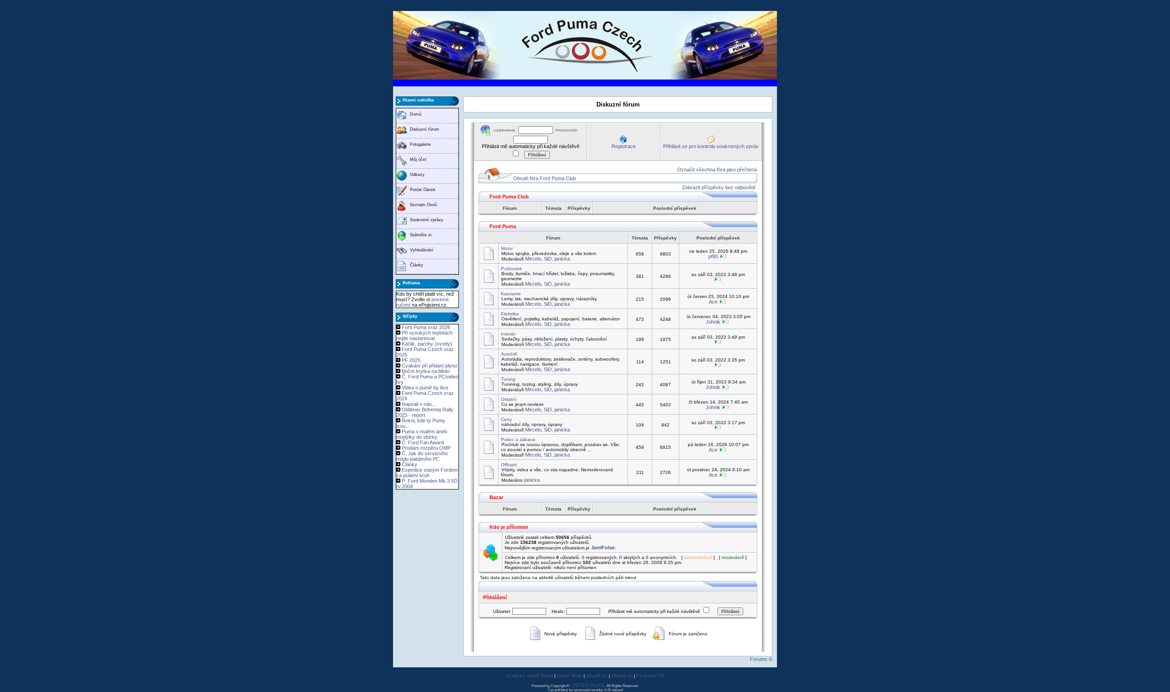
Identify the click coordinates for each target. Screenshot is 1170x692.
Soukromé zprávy (426, 220)
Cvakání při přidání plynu (429, 365)
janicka (562, 258)
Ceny (506, 419)
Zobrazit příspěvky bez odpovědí (718, 187)
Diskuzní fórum (424, 129)
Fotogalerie (420, 144)
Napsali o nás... (419, 404)
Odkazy (417, 174)
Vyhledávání (421, 250)
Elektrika (510, 313)
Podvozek (511, 268)
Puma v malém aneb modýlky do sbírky (421, 434)
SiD (548, 258)
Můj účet (418, 159)
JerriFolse (603, 547)
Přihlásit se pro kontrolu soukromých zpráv (711, 146)
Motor (507, 248)
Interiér (508, 333)
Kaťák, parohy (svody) (427, 343)
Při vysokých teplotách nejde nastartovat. (424, 335)
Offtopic (509, 464)
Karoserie (511, 293)
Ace (713, 301)
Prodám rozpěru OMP (426, 448)
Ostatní (508, 399)
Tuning (508, 379)
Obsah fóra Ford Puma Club (544, 178)
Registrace (624, 146)
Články (416, 265)
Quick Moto (569, 675)
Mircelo (533, 258)
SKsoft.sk (622, 675)
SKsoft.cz (596, 675)
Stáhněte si (420, 235)
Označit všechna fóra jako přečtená (717, 169)
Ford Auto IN (650, 675)
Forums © (761, 659)
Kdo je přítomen (508, 527)
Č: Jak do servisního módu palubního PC (422, 456)
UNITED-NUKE (587, 685)
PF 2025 (411, 360)
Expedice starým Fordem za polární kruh (427, 472)
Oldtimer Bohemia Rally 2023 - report (424, 412)
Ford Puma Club (509, 196)
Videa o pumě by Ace (425, 387)
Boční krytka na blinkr (426, 371)
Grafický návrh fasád (529, 675)
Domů (415, 114)
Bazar (496, 497)
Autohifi (509, 354)
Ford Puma (502, 226)
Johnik (713, 322)
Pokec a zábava (518, 439)
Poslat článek (423, 189)
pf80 (713, 256)
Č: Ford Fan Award (423, 442)
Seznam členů (423, 204)
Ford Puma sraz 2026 (426, 327)
